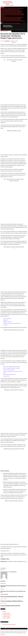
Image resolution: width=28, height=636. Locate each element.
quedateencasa (3, 568)
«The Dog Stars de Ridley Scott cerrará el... (10, 9)
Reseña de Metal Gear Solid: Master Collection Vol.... (12, 13)
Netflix (7, 4)
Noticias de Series (7, 1)
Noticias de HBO (9, 5)
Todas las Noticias (6, 617)
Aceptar (24, 632)
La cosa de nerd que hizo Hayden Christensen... (11, 12)
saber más (3, 634)
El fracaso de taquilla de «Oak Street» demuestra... (12, 17)
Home (1, 29)
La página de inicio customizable (9, 624)
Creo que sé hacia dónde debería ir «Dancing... (11, 19)
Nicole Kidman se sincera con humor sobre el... (11, 18)
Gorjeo (25, 561)
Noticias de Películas (8, 2)
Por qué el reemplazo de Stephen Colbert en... (12, 601)
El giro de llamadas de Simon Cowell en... (11, 605)
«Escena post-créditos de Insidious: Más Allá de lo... (12, 8)
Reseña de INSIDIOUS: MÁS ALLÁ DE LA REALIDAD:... (12, 11)
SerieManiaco (7, 40)
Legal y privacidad (7, 628)
